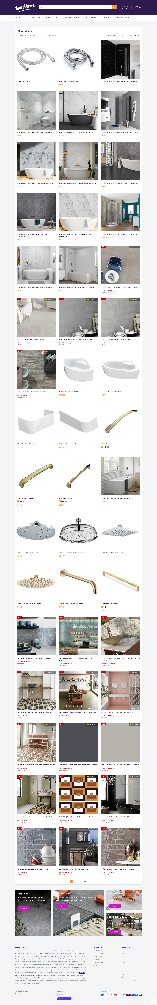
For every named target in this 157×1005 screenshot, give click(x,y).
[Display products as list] (138, 35)
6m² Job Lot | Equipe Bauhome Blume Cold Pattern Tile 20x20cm (120, 712)
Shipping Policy (98, 954)
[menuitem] (18, 17)
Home (16, 24)
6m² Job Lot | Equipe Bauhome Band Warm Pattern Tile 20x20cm (77, 712)
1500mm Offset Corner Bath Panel (111, 392)
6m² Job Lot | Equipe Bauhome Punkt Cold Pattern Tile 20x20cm (35, 817)
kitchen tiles (42, 975)
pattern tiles (30, 978)
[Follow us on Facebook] (58, 995)
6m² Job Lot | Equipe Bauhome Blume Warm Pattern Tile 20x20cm (36, 764)
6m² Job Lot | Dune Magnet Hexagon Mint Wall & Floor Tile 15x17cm (75, 659)
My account (124, 8)
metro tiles (47, 978)
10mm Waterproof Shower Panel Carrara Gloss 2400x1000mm (34, 132)
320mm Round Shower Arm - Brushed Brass (71, 603)
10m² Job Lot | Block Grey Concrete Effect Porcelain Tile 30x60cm (120, 287)
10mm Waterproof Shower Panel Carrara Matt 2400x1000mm (76, 132)
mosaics (56, 978)
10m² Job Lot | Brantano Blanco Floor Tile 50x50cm (31, 339)
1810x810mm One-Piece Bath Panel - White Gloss (115, 498)
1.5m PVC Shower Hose (23, 81)
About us (96, 960)
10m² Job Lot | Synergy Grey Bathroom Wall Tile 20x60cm (75, 339)
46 (85, 881)
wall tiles (17, 975)
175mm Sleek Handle (65, 498)
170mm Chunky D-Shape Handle (26, 498)
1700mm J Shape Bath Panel (67, 444)
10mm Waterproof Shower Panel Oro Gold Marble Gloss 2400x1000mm (75, 235)
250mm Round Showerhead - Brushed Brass (29, 603)
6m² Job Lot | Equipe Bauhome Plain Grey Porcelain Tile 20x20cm (120, 764)
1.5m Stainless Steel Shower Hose (69, 81)
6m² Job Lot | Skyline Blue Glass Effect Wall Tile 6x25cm (33, 869)
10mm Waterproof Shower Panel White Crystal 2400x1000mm (34, 287)
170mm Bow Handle (107, 444)
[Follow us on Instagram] (62, 995)
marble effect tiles (20, 978)
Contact (96, 951)
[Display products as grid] (135, 35)
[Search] (114, 7)
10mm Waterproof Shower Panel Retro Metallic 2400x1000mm (119, 234)
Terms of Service (99, 962)
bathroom (32, 975)
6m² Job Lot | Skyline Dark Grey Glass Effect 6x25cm (74, 869)
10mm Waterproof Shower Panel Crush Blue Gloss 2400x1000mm (35, 183)
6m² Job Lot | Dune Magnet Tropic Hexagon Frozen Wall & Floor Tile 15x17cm (120, 659)
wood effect (76, 975)
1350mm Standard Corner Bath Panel (70, 392)
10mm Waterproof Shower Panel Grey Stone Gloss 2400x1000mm (120, 183)
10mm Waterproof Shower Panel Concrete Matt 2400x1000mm (119, 132)
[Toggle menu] (139, 951)
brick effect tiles (39, 978)
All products (23, 24)
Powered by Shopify (20, 994)
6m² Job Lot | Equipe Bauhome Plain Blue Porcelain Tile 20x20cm (78, 764)
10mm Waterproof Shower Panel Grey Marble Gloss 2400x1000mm (78, 183)
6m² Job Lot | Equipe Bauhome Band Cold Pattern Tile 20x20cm (35, 712)
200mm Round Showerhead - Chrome (28, 553)
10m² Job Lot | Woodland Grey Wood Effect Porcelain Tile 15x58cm (36, 392)
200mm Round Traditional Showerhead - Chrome (73, 553)
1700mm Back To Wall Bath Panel (26, 444)
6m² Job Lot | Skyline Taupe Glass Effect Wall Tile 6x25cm (118, 869)
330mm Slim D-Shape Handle (110, 603)
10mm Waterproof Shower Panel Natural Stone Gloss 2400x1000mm (32, 235)
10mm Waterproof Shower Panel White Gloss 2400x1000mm (76, 287)
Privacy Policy (98, 965)
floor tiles (82, 973)
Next (136, 881)
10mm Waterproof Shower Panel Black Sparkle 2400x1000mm (119, 81)
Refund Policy (98, 957)
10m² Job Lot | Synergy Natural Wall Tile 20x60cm (115, 339)
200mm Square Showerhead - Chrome (112, 553)
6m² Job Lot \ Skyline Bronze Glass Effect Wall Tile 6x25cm (34, 658)
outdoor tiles (25, 975)
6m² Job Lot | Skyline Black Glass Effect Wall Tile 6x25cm (117, 817)
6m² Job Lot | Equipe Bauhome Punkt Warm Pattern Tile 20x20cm (78, 817)
